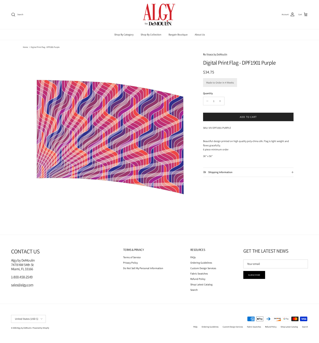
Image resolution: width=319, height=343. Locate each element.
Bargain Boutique (178, 34)
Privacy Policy (130, 262)
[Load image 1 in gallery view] (110, 137)
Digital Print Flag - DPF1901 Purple (45, 47)
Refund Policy (197, 279)
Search (194, 289)
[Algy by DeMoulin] (159, 14)
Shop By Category (123, 34)
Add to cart (248, 117)
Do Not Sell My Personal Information (143, 268)
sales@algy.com (22, 284)
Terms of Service (132, 257)
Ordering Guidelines (201, 262)
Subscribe (254, 275)
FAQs (193, 257)
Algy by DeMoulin (24, 328)
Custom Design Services (203, 268)
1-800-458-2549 (21, 276)
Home (25, 47)
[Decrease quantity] (206, 101)
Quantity (208, 93)
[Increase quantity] (221, 101)
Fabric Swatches (199, 273)
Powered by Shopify (40, 328)
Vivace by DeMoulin (216, 54)
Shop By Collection (151, 34)
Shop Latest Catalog (201, 284)
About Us (200, 34)
